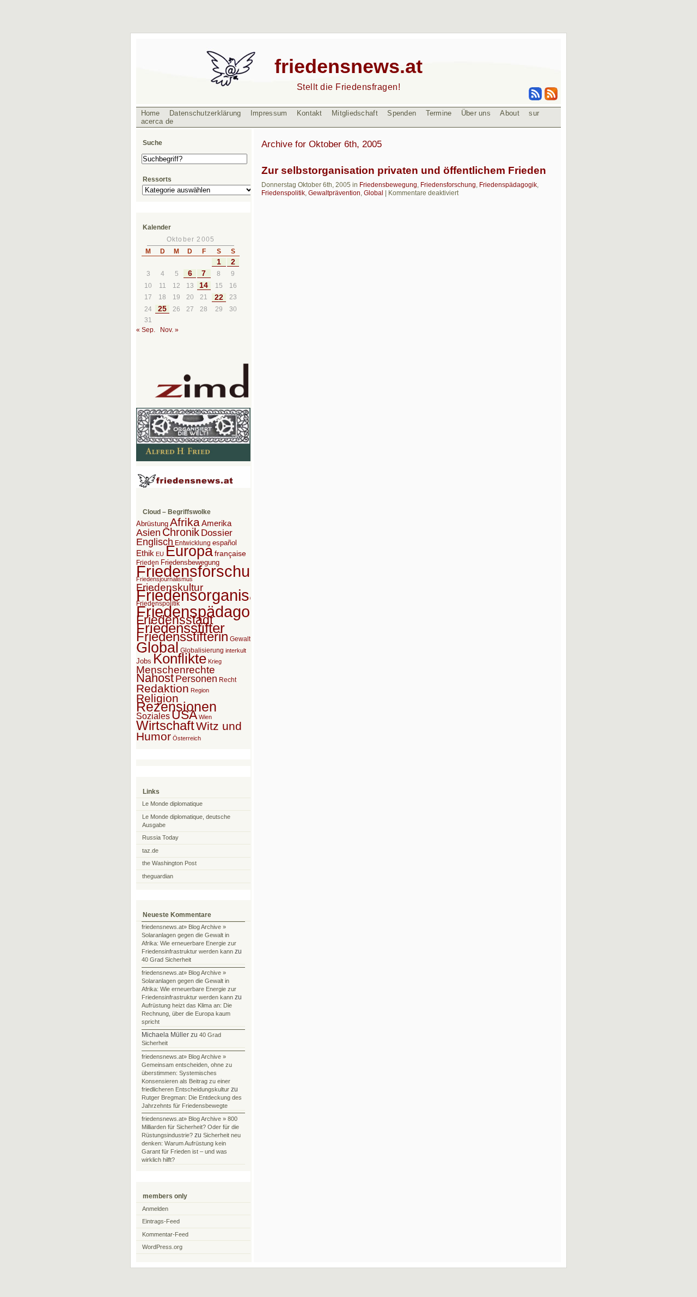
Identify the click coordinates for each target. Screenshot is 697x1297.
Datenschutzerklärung (205, 113)
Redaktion (162, 688)
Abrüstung (152, 524)
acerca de (157, 121)
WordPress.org (162, 1247)
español (224, 543)
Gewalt (240, 639)
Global (373, 193)
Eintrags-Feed (161, 1221)
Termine (439, 113)
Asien (148, 532)
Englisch (154, 541)
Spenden (401, 113)
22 (219, 297)
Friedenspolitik (283, 193)
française (230, 554)
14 (203, 285)
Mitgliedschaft (355, 113)
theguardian (157, 876)
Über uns (476, 113)
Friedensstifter (180, 628)
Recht (227, 680)
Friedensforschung (448, 185)
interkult (235, 650)
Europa (189, 551)
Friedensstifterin (182, 636)
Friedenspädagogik (508, 185)
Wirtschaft (165, 725)
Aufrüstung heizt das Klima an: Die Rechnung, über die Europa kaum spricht (187, 1013)
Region (200, 690)
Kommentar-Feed (165, 1234)
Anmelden (155, 1208)
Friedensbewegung (388, 185)
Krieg (215, 661)
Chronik (180, 532)
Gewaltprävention (334, 193)
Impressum (268, 113)
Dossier (217, 533)
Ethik (145, 553)
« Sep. (145, 330)
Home (150, 113)
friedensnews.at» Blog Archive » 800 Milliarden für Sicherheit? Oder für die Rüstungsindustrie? (190, 1126)
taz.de (150, 850)
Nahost (155, 678)
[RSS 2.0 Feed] (550, 98)
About (509, 113)
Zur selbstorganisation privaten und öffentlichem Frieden (403, 170)
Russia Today (160, 837)
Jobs (143, 661)
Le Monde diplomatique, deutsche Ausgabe (186, 820)
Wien (205, 717)
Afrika (185, 522)
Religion (157, 698)
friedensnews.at (348, 66)
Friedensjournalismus (164, 579)
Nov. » (169, 330)
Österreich (187, 738)
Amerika (216, 523)
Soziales (153, 716)
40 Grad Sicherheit (166, 959)
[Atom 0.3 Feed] (535, 98)
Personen (196, 678)
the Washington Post (169, 863)
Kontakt (309, 113)
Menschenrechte (175, 669)
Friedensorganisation (209, 595)
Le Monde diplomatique (172, 803)
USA (184, 715)
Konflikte (179, 658)
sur (534, 113)
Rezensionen (176, 706)
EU (160, 554)
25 (162, 309)
